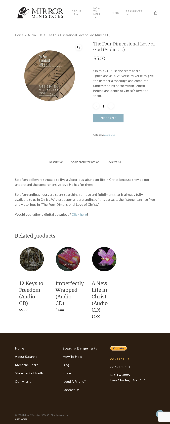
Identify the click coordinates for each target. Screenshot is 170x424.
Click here (79, 214)
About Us (77, 13)
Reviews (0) (114, 162)
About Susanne (26, 356)
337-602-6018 (121, 367)
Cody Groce (21, 418)
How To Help (72, 356)
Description (56, 162)
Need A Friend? (74, 381)
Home (19, 35)
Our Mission (24, 381)
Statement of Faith (29, 373)
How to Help (97, 11)
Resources (134, 11)
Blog (115, 12)
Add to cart (108, 118)
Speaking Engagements (80, 348)
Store (67, 373)
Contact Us (71, 390)
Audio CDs (35, 35)
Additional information (85, 162)
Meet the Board (27, 365)
